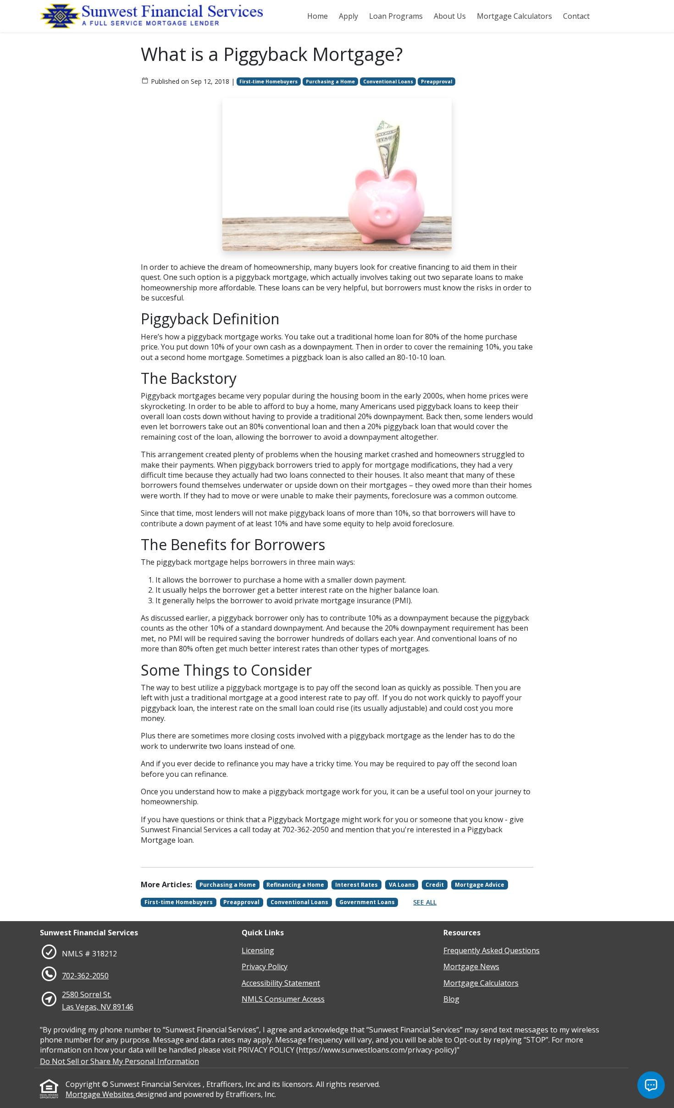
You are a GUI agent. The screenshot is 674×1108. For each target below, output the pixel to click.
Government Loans (367, 902)
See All (424, 902)
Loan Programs (396, 16)
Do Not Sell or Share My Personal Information (119, 1061)
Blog (451, 999)
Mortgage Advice (479, 885)
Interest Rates (356, 885)
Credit (434, 885)
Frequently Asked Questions (491, 950)
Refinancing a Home (295, 885)
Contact (576, 16)
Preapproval (436, 81)
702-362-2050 (85, 976)
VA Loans (402, 885)
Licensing (258, 950)
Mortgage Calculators (514, 16)
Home (317, 16)
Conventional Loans (388, 81)
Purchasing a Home (330, 81)
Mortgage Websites (101, 1094)
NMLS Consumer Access (283, 999)
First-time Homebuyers (268, 81)
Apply (348, 16)
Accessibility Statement (281, 983)
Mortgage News (471, 966)
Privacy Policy (264, 966)
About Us (450, 16)
